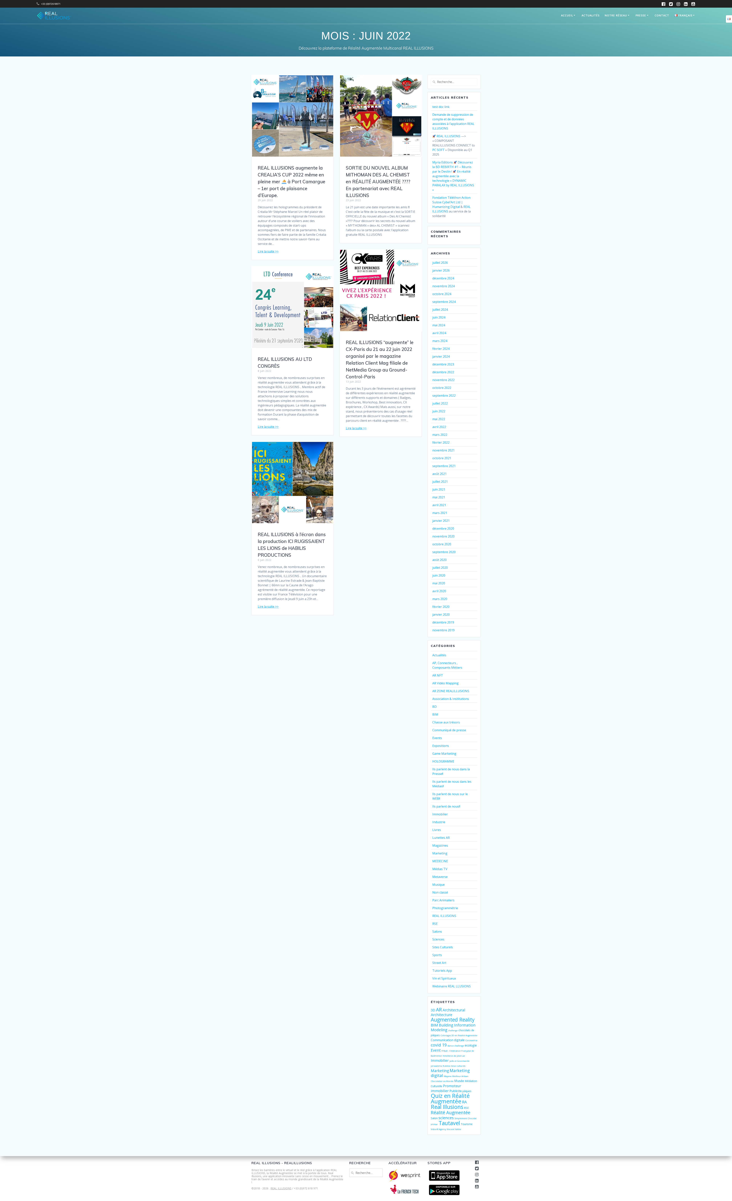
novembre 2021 (443, 450)
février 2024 (440, 349)
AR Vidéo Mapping (445, 683)
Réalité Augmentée (450, 1112)
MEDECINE (440, 861)
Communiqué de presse (449, 730)
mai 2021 (438, 497)
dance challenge (455, 1045)
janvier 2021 (441, 521)
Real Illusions (447, 1106)
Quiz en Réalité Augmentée (450, 1098)
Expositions (440, 746)
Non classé (440, 892)
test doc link (440, 107)
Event (436, 1050)
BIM (435, 714)
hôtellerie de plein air (454, 1056)
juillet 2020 (440, 568)
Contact (662, 15)
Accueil (567, 15)
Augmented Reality (452, 1019)
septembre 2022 (444, 395)
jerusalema (436, 1066)
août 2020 (439, 560)
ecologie (471, 1045)
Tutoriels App (442, 971)
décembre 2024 (443, 278)
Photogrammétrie (445, 908)
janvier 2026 (441, 270)
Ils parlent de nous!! (446, 806)
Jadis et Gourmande (459, 1061)
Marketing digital (450, 1073)
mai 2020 (438, 583)
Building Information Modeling (453, 1027)
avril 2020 (439, 591)
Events (437, 738)
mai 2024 (438, 325)
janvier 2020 (441, 614)
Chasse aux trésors (446, 722)
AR (439, 1009)
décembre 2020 (443, 528)
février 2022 (440, 442)
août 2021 (439, 474)
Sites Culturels (442, 947)
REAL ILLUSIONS (448, 136)
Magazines (440, 845)
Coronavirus (471, 1040)
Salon (434, 1118)
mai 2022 (438, 419)
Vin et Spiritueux (444, 978)
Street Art (439, 963)
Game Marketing (444, 753)
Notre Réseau (616, 15)
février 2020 (440, 607)
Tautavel (449, 1123)
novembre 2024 (443, 286)
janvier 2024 (441, 356)
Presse (641, 15)
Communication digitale (448, 1040)
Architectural (454, 1010)
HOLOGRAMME (443, 761)
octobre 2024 (441, 294)
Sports (437, 955)
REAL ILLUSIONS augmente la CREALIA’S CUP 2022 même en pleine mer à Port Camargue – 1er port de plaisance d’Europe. (291, 181)
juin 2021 (438, 489)
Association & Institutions (450, 699)
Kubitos (446, 1066)
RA (464, 1101)
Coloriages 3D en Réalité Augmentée (459, 1035)
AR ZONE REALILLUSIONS (450, 691)
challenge (453, 1030)
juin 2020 (438, 575)
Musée (459, 1081)
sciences (446, 1117)
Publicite (455, 1091)
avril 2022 (439, 427)
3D (433, 1010)
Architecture (441, 1014)
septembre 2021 (444, 466)
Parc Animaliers (443, 900)
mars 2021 (439, 513)
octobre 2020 (441, 544)
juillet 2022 (440, 403)
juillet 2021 (440, 481)
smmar (434, 1124)
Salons (437, 931)
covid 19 (439, 1045)
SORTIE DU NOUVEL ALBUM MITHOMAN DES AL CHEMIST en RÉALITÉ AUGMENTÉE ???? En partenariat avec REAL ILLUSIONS (378, 181)
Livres (436, 830)
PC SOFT (438, 150)
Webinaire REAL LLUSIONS (451, 986)
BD (434, 707)
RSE (435, 924)
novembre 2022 (443, 380)
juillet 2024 (440, 309)
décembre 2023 (443, 364)
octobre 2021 (441, 458)
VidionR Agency (438, 1129)
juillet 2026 (440, 263)
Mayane (448, 1076)
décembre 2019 (443, 622)
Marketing (439, 853)
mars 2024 (439, 341)
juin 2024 (438, 317)
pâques (466, 1091)
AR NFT (437, 675)
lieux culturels (458, 1066)
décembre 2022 (443, 372)
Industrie (438, 822)
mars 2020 (439, 599)
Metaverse (440, 877)
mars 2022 (439, 435)
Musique (438, 884)
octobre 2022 (441, 388)
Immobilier (440, 814)
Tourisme (467, 1124)
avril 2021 (439, 505)
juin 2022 (438, 411)
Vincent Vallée (454, 1129)
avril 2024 (439, 333)
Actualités (591, 15)
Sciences (438, 939)
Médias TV (439, 869)
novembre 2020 (443, 536)
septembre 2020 (444, 552)
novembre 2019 (443, 630)
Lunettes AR (441, 838)
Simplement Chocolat (465, 1118)
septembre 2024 (444, 302)
